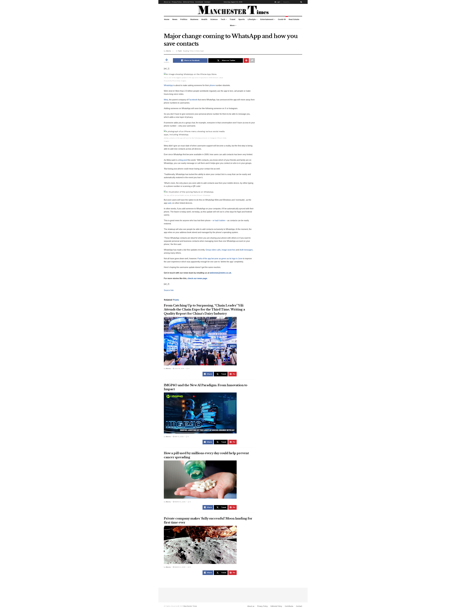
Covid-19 (282, 18)
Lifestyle (252, 19)
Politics (183, 19)
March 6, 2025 (180, 502)
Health (204, 19)
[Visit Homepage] (233, 10)
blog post (183, 160)
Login (278, 2)
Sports (241, 19)
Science (214, 19)
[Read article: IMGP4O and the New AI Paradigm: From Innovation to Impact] (200, 412)
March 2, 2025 (179, 567)
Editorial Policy (188, 2)
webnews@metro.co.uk (220, 273)
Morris (168, 51)
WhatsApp (168, 85)
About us (167, 2)
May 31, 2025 (179, 436)
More (232, 25)
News (174, 19)
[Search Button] (300, 2)
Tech (223, 19)
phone (212, 85)
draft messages (246, 250)
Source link (169, 290)
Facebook (193, 100)
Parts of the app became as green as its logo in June (219, 258)
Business (194, 19)
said (169, 203)
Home (166, 19)
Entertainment (266, 19)
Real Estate (294, 19)
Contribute (199, 2)
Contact (207, 2)
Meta (166, 100)
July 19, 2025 (179, 368)
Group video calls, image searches (220, 250)
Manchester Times (190, 606)
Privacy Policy (177, 2)
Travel (232, 19)
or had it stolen (219, 220)
